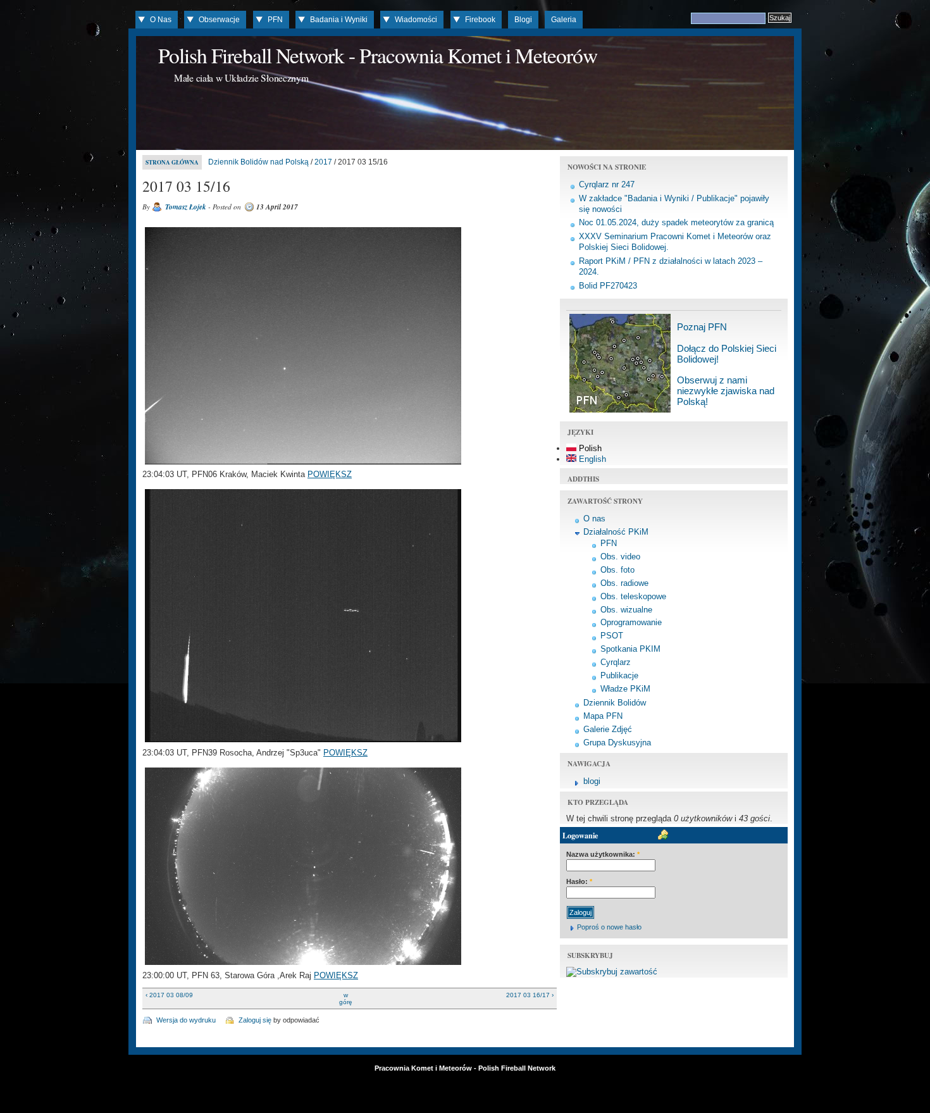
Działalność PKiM (615, 532)
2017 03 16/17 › (530, 995)
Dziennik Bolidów (614, 702)
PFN (275, 19)
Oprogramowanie (631, 622)
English (591, 459)
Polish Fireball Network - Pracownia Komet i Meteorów (377, 55)
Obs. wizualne (626, 609)
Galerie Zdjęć (607, 729)
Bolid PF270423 (608, 285)
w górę (345, 998)
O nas (594, 518)
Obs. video (620, 556)
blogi (591, 781)
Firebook (480, 19)
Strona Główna (172, 162)
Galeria (563, 19)
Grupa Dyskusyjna (617, 742)
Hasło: (579, 881)
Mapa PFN (603, 716)
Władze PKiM (625, 688)
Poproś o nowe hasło (609, 927)
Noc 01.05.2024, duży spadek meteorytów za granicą (676, 222)
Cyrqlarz (615, 662)
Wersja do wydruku (186, 1020)
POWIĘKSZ (329, 474)
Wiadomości (416, 19)
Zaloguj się (255, 1020)
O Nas (160, 19)
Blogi (523, 19)
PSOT (611, 635)
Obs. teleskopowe (633, 596)
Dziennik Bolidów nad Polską (258, 162)
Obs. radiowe (624, 583)
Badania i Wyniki (339, 19)
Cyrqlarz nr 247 (607, 184)
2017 (323, 162)
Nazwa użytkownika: (603, 854)
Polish (589, 448)
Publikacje (619, 675)
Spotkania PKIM (630, 649)
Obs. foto (617, 570)
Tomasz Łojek (185, 207)
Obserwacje (219, 19)
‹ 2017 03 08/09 (169, 995)
